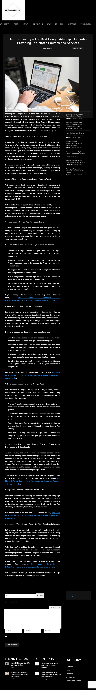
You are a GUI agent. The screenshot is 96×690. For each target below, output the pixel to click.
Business (68, 137)
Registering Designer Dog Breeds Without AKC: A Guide (75, 161)
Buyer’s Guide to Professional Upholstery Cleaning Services (74, 143)
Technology (69, 128)
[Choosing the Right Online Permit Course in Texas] (89, 114)
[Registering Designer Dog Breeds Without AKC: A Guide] (89, 161)
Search (40, 596)
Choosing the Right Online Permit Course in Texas (74, 115)
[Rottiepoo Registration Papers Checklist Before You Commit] (89, 169)
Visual (52, 607)
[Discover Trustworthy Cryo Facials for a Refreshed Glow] (89, 152)
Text (58, 607)
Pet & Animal (69, 164)
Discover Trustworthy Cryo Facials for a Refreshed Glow (75, 153)
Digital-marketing (77, 48)
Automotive (69, 118)
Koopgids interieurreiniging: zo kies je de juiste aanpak (75, 134)
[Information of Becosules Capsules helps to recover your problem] (7, 673)
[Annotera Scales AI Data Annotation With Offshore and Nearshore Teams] (89, 123)
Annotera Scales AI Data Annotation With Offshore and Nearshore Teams (74, 124)
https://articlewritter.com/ (78, 596)
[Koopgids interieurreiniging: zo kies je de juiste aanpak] (89, 133)
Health (68, 156)
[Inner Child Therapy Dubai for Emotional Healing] (7, 663)
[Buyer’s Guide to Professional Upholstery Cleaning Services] (89, 142)
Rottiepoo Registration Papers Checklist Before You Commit (75, 171)
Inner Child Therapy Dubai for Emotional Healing (20, 664)
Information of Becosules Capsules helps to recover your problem (19, 675)
